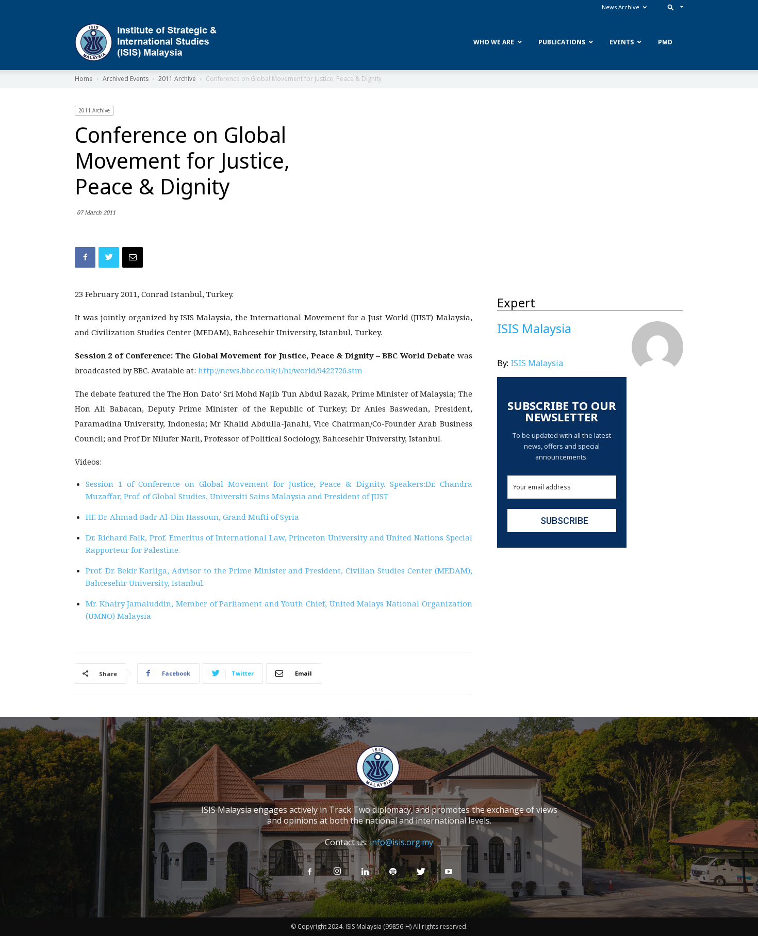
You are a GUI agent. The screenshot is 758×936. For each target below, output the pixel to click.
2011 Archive (177, 78)
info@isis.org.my (401, 842)
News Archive (620, 7)
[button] (673, 7)
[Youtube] (448, 872)
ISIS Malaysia (536, 363)
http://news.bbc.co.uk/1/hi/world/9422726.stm (280, 370)
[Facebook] (309, 872)
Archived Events (126, 78)
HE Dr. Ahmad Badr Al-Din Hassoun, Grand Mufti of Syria (192, 517)
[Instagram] (337, 871)
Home (84, 78)
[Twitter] (420, 872)
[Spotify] (393, 872)
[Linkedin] (365, 872)
